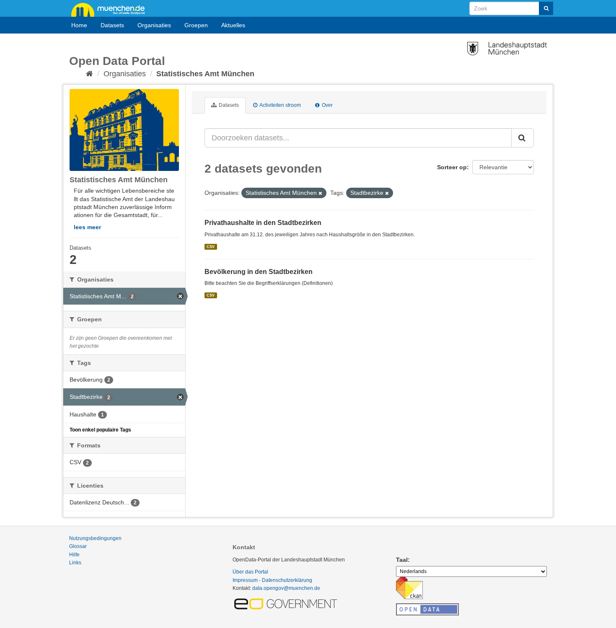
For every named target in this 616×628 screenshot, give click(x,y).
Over (327, 105)
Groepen (196, 25)
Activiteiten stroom (280, 105)
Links (75, 563)
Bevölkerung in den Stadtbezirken (258, 271)
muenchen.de (111, 9)
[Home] (89, 74)
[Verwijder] (320, 193)
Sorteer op (452, 167)
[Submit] (546, 8)
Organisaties (154, 25)
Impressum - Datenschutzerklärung (272, 580)
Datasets (112, 25)
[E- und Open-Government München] (287, 603)
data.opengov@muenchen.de (286, 588)
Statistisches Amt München (205, 74)
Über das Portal (250, 572)
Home (79, 25)
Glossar (78, 546)
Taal (402, 559)
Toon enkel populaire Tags (100, 430)
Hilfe (74, 555)
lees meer (87, 227)
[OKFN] (427, 607)
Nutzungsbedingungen (95, 538)
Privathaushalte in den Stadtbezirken (262, 222)
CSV (211, 246)
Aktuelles (233, 25)
